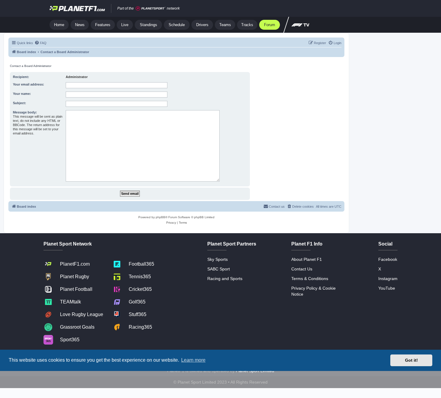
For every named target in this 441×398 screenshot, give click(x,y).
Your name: (22, 93)
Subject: (19, 103)
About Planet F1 (306, 259)
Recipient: (21, 77)
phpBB (160, 217)
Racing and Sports (224, 278)
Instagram (388, 278)
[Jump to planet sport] (151, 8)
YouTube (386, 288)
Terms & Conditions (309, 278)
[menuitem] (40, 43)
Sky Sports (217, 259)
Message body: (25, 112)
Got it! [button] (411, 360)
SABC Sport (218, 269)
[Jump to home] (77, 8)
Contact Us (301, 269)
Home (59, 25)
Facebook (387, 259)
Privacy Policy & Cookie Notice (313, 291)
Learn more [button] (193, 360)
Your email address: (28, 84)
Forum (269, 25)
